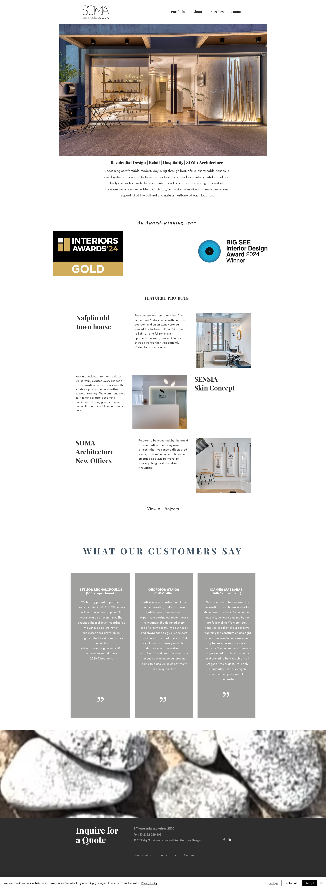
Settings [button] (273, 883)
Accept (310, 883)
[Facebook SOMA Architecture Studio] (224, 840)
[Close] (321, 883)
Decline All (290, 883)
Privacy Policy (149, 883)
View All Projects (163, 508)
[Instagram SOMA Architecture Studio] (229, 840)
